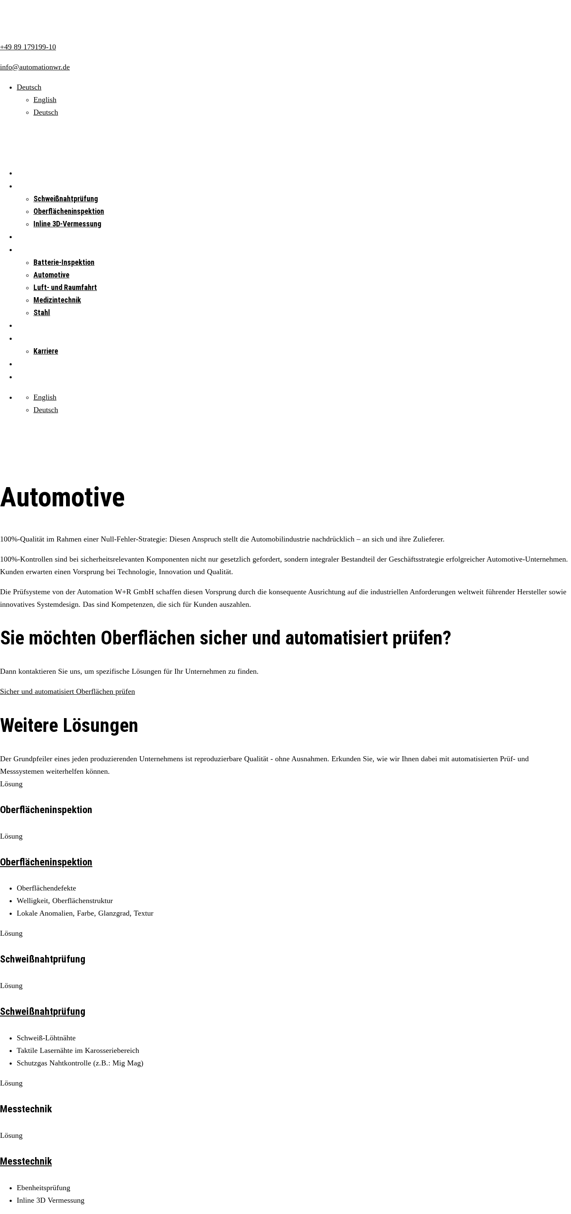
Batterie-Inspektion (63, 262)
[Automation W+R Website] (48, 27)
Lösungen (31, 186)
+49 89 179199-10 (28, 47)
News (24, 364)
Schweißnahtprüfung (65, 198)
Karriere (45, 350)
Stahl (41, 312)
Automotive (51, 274)
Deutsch (45, 112)
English (44, 99)
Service (27, 325)
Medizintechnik (57, 299)
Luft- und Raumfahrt (65, 287)
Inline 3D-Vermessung (67, 223)
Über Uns (29, 338)
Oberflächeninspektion (68, 211)
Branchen (30, 250)
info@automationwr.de (35, 67)
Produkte (30, 237)
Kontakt (28, 377)
